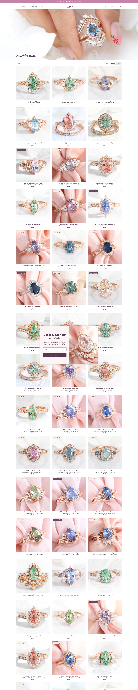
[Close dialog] (96, 327)
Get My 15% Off (54, 355)
